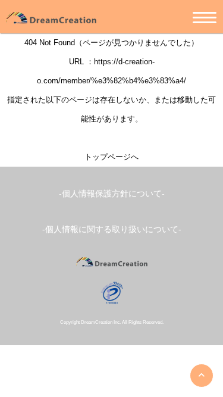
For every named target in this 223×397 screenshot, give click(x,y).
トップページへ (111, 156)
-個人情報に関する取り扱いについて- (111, 229)
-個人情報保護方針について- (112, 193)
